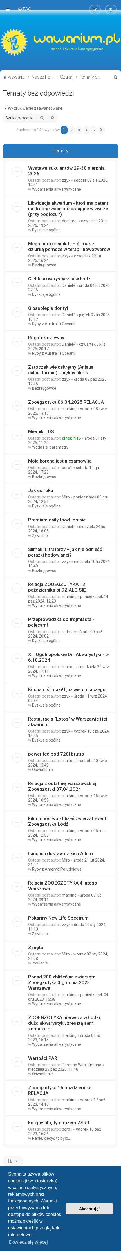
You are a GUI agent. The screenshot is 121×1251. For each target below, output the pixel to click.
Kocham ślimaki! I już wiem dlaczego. (67, 689)
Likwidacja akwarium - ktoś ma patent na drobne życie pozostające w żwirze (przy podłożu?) (68, 208)
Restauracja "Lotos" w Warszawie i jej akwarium (67, 721)
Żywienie (40, 535)
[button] (101, 130)
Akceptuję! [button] (89, 1208)
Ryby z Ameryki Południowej (57, 869)
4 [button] (86, 130)
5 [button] (94, 130)
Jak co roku (40, 490)
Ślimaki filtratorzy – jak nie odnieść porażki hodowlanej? (65, 552)
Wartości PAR (42, 1058)
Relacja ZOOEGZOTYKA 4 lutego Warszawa (62, 885)
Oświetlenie (42, 769)
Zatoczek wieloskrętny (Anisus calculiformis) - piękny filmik (60, 369)
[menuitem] (24, 9)
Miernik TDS (41, 431)
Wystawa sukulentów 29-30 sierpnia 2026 (66, 170)
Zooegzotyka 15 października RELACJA (59, 1090)
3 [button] (79, 130)
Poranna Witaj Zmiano (81, 1065)
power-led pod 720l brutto (56, 754)
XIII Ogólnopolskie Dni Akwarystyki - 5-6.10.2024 (69, 657)
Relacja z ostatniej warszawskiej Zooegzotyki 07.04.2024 (62, 786)
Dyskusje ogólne (46, 230)
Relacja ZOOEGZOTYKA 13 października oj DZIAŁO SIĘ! (57, 587)
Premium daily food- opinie (57, 520)
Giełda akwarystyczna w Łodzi (60, 278)
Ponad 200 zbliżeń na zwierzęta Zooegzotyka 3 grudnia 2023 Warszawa (61, 982)
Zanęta (35, 947)
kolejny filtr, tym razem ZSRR (58, 1122)
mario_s (69, 666)
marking (69, 409)
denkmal (69, 221)
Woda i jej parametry (50, 447)
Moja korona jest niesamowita (60, 461)
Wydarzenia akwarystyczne (56, 189)
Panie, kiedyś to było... (51, 1138)
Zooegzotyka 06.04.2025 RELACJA (66, 402)
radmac (69, 631)
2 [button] (72, 130)
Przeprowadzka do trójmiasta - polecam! (61, 622)
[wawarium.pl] (60, 42)
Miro (66, 497)
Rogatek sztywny (46, 337)
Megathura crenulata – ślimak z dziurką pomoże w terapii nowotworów (69, 246)
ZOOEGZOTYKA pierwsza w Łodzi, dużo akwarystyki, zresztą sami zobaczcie (64, 1023)
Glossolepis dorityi (48, 308)
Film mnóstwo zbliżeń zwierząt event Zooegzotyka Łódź (67, 821)
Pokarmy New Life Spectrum (58, 918)
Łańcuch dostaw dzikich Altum (60, 853)
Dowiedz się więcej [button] (28, 1242)
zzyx (66, 180)
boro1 (67, 467)
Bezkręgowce (44, 265)
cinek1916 (71, 438)
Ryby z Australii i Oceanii (53, 324)
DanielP (68, 285)
